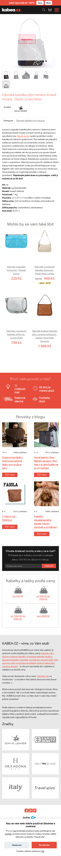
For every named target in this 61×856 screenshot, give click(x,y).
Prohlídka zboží (44, 399)
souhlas (8, 834)
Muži (48, 3)
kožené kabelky (17, 656)
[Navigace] (56, 10)
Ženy (40, 3)
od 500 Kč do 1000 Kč (43, 597)
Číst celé (10, 475)
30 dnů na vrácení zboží (46, 389)
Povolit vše (44, 845)
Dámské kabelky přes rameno (30, 120)
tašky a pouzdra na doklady (23, 663)
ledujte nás (43, 676)
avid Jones (24, 136)
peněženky (34, 660)
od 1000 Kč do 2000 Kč (17, 617)
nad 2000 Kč (43, 616)
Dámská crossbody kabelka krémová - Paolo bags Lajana (45, 270)
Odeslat (49, 566)
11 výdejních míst (20, 389)
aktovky (14, 666)
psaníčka (24, 660)
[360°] (6, 84)
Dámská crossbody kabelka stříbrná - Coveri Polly (16, 334)
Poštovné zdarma (19, 399)
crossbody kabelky (35, 656)
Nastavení (17, 845)
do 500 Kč (18, 596)
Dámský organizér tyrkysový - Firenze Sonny (16, 270)
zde (42, 851)
